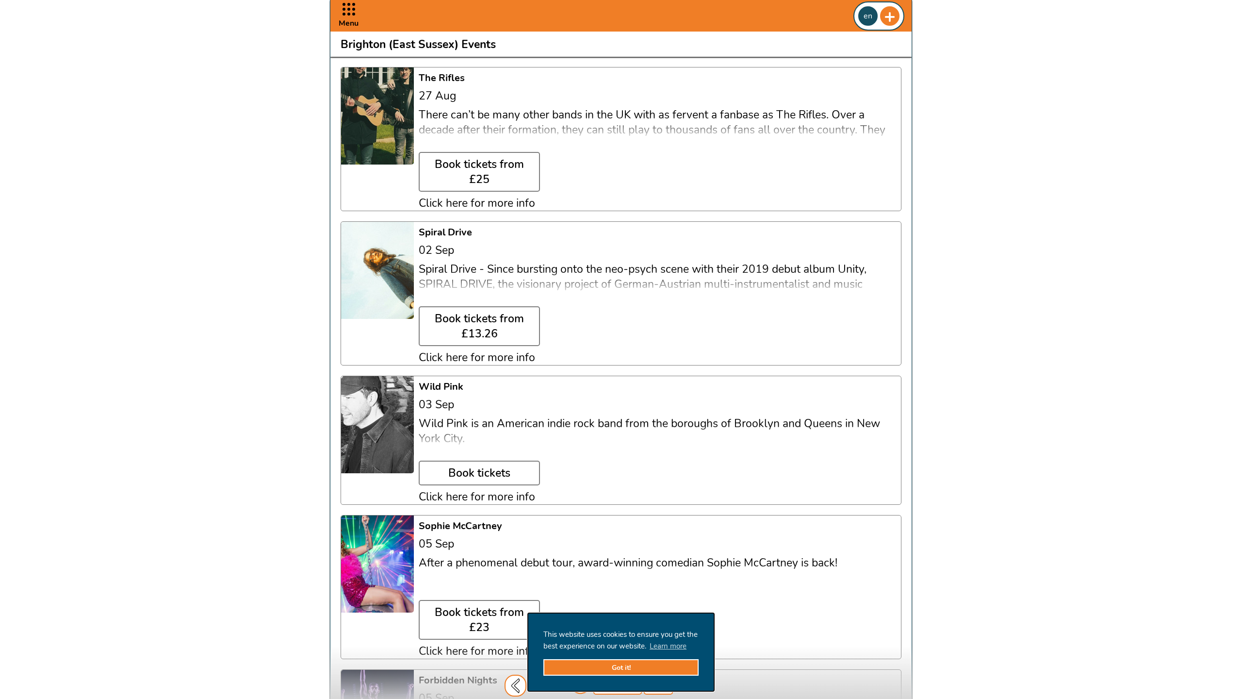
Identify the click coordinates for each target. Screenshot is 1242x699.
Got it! (621, 667)
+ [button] (890, 16)
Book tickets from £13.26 (479, 326)
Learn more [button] (668, 646)
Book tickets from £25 (479, 172)
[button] (348, 16)
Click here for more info (477, 203)
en (868, 16)
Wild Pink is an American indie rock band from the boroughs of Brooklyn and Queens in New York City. (649, 431)
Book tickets (479, 473)
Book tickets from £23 (479, 620)
